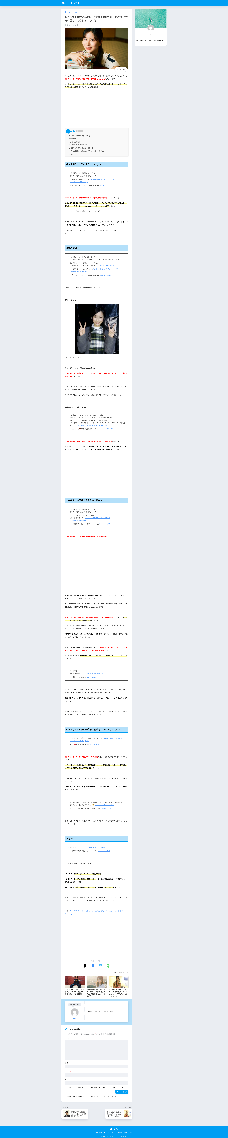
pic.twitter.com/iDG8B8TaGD (104, 805)
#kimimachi (94, 179)
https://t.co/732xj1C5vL (107, 265)
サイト (67, 1079)
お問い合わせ (128, 1132)
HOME (115, 1129)
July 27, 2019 (103, 185)
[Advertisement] (96, 109)
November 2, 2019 (105, 275)
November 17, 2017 (106, 429)
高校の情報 (72, 138)
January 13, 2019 (107, 808)
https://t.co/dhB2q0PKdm (82, 425)
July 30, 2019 (94, 744)
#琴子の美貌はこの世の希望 (113, 738)
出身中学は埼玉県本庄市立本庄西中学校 (81, 148)
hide (80, 131)
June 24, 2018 (91, 677)
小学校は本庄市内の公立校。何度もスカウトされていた (86, 151)
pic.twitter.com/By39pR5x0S (79, 271)
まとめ (70, 154)
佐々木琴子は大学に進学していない (80, 136)
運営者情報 (99, 1132)
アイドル (125, 973)
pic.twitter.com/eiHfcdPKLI (78, 520)
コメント (69, 1039)
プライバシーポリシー (110, 1132)
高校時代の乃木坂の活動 (78, 145)
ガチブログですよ (71, 2)
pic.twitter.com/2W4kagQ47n (79, 741)
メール (68, 1071)
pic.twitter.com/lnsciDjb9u (95, 674)
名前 (67, 1063)
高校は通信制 (74, 142)
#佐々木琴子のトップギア (107, 179)
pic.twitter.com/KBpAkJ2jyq (79, 182)
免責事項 (120, 1132)
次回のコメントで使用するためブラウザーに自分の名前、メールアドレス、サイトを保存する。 (96, 1087)
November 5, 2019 (104, 851)
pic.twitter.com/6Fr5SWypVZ (100, 425)
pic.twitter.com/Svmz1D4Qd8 (95, 847)
